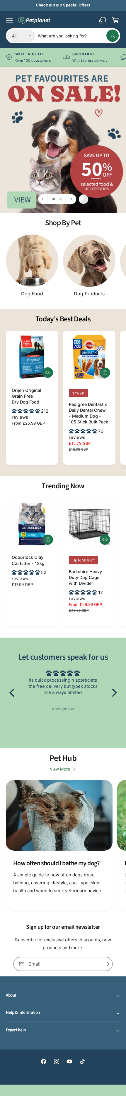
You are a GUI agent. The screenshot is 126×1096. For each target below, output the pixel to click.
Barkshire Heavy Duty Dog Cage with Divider (85, 577)
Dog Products (89, 294)
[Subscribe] (106, 964)
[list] (63, 57)
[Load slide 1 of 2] (53, 199)
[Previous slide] (43, 199)
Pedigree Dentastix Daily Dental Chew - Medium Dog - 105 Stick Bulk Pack (88, 413)
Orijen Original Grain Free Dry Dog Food (26, 396)
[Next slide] (71, 199)
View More (60, 768)
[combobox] (78, 35)
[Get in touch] (102, 20)
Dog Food (32, 294)
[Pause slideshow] (83, 199)
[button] (9, 20)
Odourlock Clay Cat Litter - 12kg (28, 560)
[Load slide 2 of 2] (60, 199)
